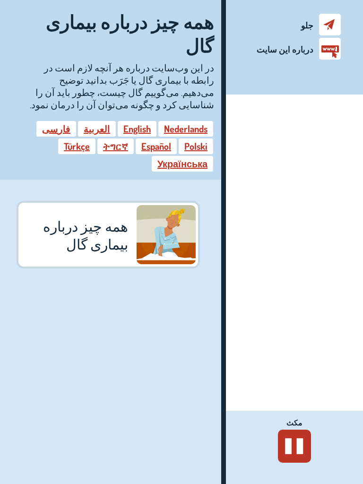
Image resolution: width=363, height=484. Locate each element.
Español (156, 146)
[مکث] (294, 446)
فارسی (56, 128)
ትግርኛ (115, 146)
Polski (195, 146)
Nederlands (185, 128)
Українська (182, 163)
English (137, 128)
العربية (97, 128)
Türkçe (77, 146)
